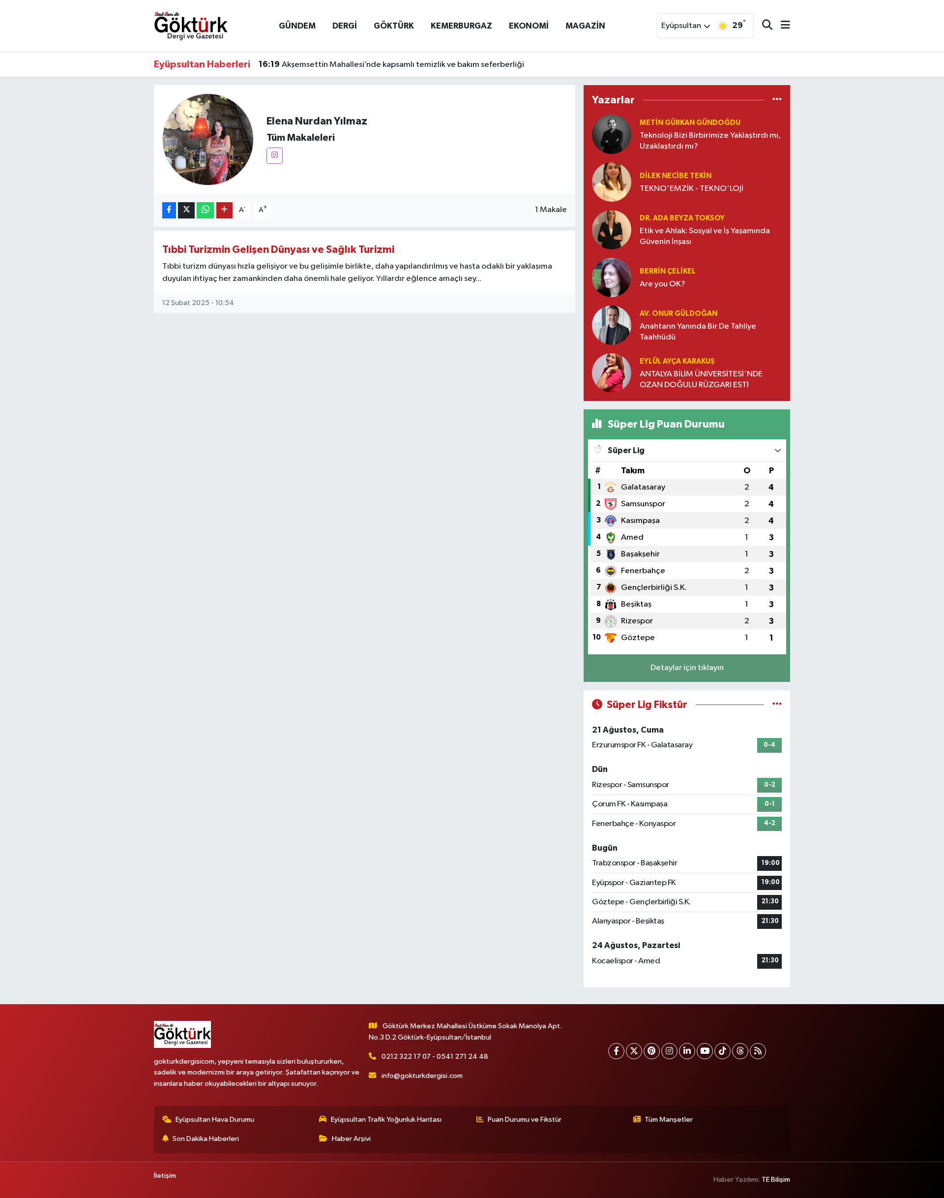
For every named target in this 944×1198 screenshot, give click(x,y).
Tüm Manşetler (669, 1119)
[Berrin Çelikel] (611, 277)
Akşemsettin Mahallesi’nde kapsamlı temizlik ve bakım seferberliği (391, 64)
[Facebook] (616, 1051)
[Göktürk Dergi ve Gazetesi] (191, 25)
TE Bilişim (776, 1179)
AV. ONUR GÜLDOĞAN (678, 313)
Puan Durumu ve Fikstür (524, 1119)
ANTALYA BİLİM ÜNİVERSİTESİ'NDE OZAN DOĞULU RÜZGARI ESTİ (701, 379)
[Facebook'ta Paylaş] (169, 210)
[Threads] (740, 1051)
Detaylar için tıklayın (687, 668)
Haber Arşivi (351, 1138)
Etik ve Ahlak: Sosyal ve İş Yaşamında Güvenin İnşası (705, 236)
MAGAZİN (585, 26)
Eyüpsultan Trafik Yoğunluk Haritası (386, 1119)
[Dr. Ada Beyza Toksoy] (611, 229)
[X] (634, 1051)
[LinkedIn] (687, 1051)
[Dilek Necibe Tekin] (611, 182)
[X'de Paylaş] (186, 210)
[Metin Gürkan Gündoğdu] (611, 134)
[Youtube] (705, 1051)
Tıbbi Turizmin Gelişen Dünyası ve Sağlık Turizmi (278, 250)
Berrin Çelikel (668, 271)
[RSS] (758, 1051)
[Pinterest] (652, 1051)
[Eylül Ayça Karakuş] (611, 373)
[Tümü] (777, 99)
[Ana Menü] (781, 25)
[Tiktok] (722, 1051)
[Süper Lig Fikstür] (777, 705)
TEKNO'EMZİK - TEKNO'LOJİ (691, 188)
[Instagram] (274, 156)
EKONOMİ (529, 26)
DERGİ (344, 26)
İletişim (165, 1175)
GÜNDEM (297, 26)
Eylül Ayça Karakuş (677, 361)
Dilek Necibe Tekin (675, 176)
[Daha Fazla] (224, 210)
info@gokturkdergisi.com (422, 1075)
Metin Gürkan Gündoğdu (690, 122)
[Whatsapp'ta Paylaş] (205, 210)
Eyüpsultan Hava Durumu (215, 1119)
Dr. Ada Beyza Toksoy (682, 218)
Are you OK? (662, 284)
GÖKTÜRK (394, 26)
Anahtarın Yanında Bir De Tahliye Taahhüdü (698, 331)
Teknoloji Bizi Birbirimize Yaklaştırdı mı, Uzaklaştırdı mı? (710, 140)
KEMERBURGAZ (461, 26)
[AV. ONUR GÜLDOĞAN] (611, 325)
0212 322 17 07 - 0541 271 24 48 (435, 1056)
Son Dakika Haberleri (206, 1138)
